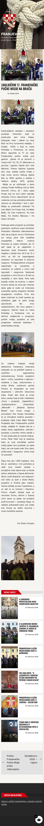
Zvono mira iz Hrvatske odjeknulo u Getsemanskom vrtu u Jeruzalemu (29, 726)
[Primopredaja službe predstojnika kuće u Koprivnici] (9, 657)
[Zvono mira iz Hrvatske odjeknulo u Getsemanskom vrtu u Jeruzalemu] (9, 731)
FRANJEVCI (11, 34)
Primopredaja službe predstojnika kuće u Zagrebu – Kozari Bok (28, 700)
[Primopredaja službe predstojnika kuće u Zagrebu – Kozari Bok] (9, 706)
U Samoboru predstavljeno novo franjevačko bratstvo (28, 601)
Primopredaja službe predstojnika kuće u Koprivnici (28, 651)
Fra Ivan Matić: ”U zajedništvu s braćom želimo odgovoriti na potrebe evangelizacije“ (29, 677)
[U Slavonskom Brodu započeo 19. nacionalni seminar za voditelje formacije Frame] (9, 633)
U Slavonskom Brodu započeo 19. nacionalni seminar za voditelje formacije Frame (28, 627)
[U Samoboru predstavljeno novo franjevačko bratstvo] (9, 608)
